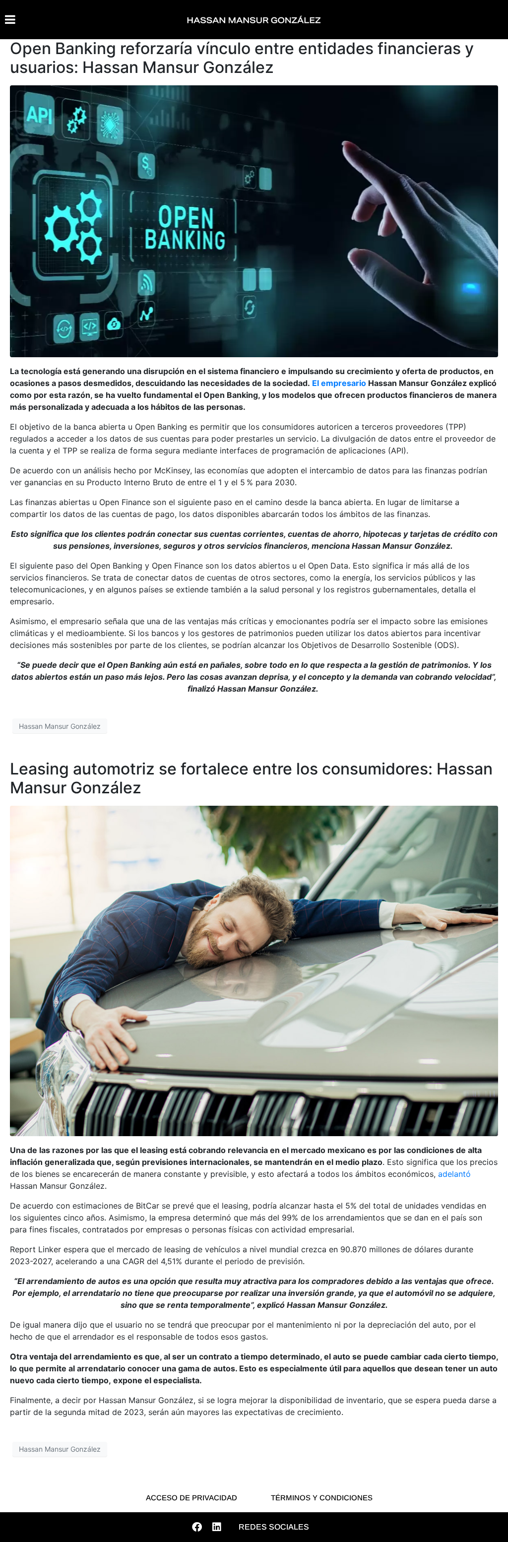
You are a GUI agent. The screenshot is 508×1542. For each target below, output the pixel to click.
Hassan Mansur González (60, 726)
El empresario (339, 383)
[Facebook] (197, 1527)
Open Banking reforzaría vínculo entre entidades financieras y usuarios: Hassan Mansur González (242, 58)
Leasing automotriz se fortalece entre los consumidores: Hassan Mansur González (251, 778)
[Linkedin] (217, 1527)
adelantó (454, 1174)
